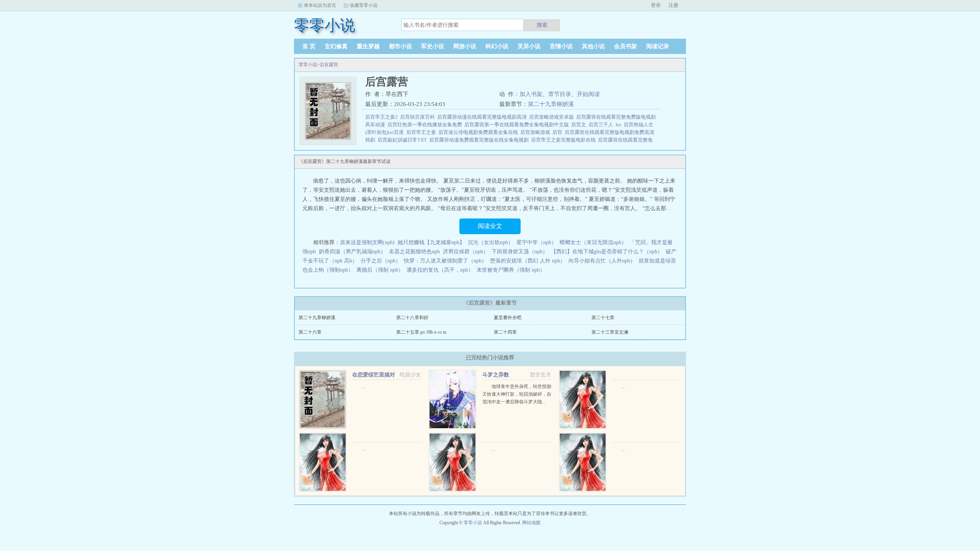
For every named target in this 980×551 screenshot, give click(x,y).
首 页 (308, 46)
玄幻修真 (336, 46)
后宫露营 (329, 64)
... (363, 386)
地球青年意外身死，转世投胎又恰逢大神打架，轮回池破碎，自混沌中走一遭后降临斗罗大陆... (516, 394)
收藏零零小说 (363, 5)
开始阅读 (588, 94)
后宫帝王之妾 (422, 132)
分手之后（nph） (381, 261)
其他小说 (593, 46)
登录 (656, 5)
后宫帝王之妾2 (382, 117)
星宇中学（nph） (536, 242)
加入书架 (530, 94)
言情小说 (561, 46)
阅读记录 (657, 46)
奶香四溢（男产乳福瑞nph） (352, 251)
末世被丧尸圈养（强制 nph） (511, 270)
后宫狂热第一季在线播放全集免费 (425, 124)
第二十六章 (310, 332)
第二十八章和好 (412, 317)
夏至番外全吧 (507, 317)
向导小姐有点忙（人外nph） (601, 261)
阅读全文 (490, 226)
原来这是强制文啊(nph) (367, 242)
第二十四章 (505, 332)
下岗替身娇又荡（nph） (520, 251)
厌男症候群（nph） (465, 251)
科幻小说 (496, 46)
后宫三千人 (602, 124)
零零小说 (308, 64)
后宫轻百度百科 (418, 117)
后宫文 (579, 124)
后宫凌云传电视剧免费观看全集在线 (479, 132)
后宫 (558, 132)
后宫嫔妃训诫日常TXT (403, 140)
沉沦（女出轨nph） (490, 242)
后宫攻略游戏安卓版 (552, 117)
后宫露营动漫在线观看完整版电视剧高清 (483, 117)
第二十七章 (602, 317)
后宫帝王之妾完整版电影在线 (564, 140)
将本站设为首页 (320, 5)
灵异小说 (529, 46)
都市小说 (400, 46)
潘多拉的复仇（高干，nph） (440, 270)
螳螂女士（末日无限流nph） (593, 242)
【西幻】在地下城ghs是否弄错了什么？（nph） (607, 251)
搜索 (542, 25)
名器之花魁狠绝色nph (414, 251)
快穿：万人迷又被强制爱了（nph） (445, 261)
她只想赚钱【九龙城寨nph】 (431, 242)
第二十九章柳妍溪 (551, 104)
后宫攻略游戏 (536, 132)
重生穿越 (368, 46)
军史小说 (432, 46)
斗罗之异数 (495, 375)
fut (620, 124)
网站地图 (531, 522)
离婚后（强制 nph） (379, 270)
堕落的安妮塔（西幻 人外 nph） (527, 261)
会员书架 (625, 46)
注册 (673, 5)
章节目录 (559, 94)
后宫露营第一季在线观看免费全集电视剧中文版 (517, 124)
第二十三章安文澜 (609, 332)
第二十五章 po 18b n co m (421, 332)
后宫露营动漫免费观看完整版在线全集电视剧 (480, 140)
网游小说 (464, 46)
